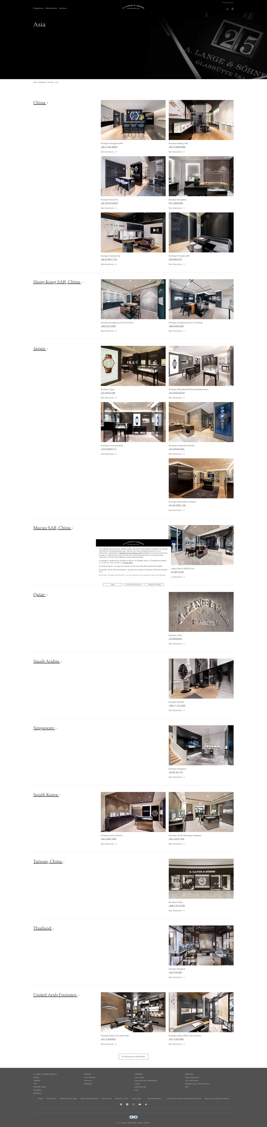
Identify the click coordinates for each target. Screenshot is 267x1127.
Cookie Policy (128, 563)
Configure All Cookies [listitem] (154, 584)
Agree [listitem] (112, 584)
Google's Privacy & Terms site (130, 553)
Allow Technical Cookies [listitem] (133, 584)
